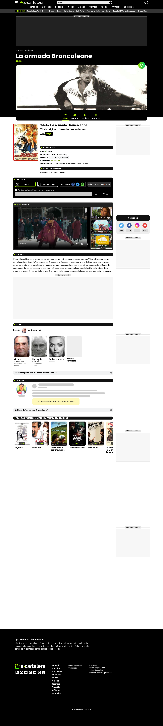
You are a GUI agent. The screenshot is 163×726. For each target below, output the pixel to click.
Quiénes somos (75, 665)
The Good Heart (77, 447)
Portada (19, 50)
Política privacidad (97, 667)
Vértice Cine (55, 160)
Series (71, 6)
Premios (93, 6)
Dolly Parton (80, 11)
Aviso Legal (93, 665)
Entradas (129, 6)
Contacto (72, 668)
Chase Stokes (143, 11)
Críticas (116, 6)
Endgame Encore (55, 11)
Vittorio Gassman (19, 360)
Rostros (105, 6)
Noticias (33, 6)
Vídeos (81, 6)
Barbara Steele (56, 359)
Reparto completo (71, 359)
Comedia (64, 157)
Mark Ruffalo (106, 11)
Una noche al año (93, 11)
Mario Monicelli (34, 330)
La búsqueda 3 (130, 11)
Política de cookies (96, 670)
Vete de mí (93, 447)
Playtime (18, 447)
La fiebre (36, 447)
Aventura (53, 157)
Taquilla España (33, 11)
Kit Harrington (69, 11)
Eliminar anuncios (82, 16)
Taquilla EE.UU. (118, 11)
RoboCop (44, 11)
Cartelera (47, 6)
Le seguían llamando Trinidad (111, 449)
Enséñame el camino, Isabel (58, 448)
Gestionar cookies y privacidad (100, 673)
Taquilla (56, 687)
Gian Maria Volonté (36, 360)
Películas (60, 6)
